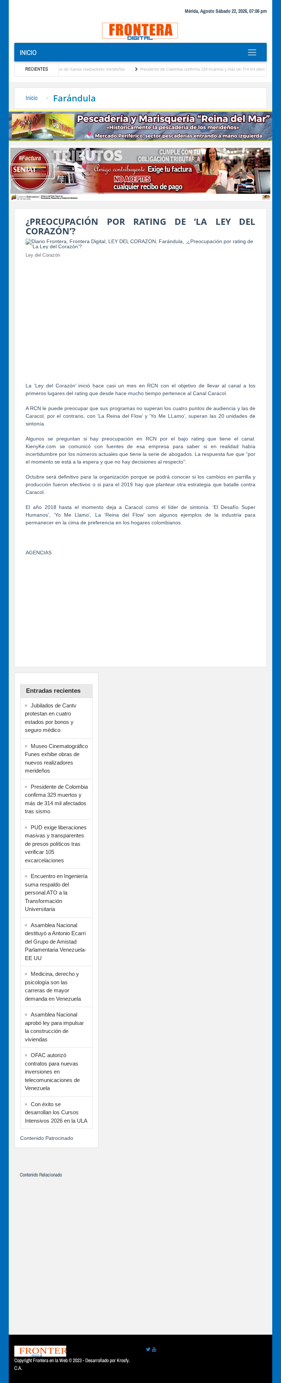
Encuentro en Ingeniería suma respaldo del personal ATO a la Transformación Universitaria (56, 892)
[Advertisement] (140, 315)
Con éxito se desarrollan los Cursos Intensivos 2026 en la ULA (56, 1112)
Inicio (28, 52)
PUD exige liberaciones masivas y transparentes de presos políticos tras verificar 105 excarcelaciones (56, 843)
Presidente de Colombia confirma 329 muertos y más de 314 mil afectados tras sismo (200, 69)
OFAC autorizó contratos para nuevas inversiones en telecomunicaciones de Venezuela (52, 1071)
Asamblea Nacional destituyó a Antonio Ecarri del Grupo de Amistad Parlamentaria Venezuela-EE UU (55, 941)
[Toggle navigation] (252, 52)
